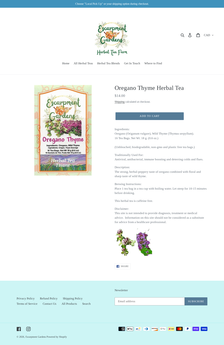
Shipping (120, 101)
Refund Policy (49, 298)
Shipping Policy (73, 298)
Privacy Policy (26, 298)
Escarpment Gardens (36, 337)
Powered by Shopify (57, 337)
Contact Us (49, 303)
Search (86, 303)
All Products (69, 303)
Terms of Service (27, 303)
